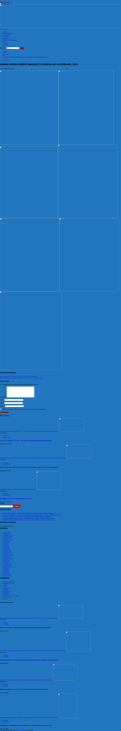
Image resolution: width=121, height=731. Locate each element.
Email (2, 403)
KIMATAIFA (6, 38)
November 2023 (8, 563)
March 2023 (6, 574)
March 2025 (6, 549)
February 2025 (7, 551)
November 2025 (8, 537)
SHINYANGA (6, 35)
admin (2, 68)
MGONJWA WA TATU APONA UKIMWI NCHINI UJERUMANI (19, 376)
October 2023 (7, 565)
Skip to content (4, 1)
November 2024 (8, 555)
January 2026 (7, 533)
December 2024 (8, 554)
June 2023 (6, 571)
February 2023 (7, 576)
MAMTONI (6, 594)
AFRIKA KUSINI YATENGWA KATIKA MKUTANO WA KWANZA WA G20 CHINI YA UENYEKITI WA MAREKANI (33, 458)
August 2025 (7, 541)
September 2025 (8, 540)
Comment (3, 397)
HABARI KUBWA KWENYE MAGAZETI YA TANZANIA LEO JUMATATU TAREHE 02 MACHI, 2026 (28, 518)
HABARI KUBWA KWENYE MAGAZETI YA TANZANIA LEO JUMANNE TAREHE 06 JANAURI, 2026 (29, 520)
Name (2, 400)
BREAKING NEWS (8, 33)
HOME (5, 32)
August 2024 (7, 560)
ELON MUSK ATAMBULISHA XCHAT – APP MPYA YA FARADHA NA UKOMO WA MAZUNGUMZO (29, 431)
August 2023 (7, 568)
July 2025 (6, 543)
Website (2, 406)
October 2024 (7, 557)
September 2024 (8, 558)
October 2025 (7, 538)
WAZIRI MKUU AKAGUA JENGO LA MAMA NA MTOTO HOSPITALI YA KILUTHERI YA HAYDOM (28, 513)
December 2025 (8, 535)
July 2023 (6, 569)
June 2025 (6, 544)
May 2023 (6, 572)
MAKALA (5, 45)
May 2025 (6, 546)
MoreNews (22, 730)
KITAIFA (5, 37)
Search (2, 503)
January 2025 (7, 552)
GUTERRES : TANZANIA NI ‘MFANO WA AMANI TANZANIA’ (18, 489)
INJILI (5, 42)
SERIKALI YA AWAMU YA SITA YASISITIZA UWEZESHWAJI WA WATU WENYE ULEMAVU (26, 516)
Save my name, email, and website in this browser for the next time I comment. (23, 409)
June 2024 (6, 562)
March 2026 (6, 532)
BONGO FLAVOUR (9, 582)
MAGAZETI (6, 591)
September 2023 (8, 566)
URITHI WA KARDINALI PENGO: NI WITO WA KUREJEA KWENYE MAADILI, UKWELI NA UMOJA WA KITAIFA (32, 515)
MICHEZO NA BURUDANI (10, 40)
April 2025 (6, 547)
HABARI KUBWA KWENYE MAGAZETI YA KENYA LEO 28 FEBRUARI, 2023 (21, 378)
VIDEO (5, 43)
